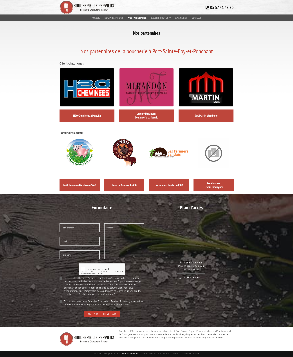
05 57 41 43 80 (221, 7)
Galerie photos (159, 18)
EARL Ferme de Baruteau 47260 (79, 185)
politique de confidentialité (101, 294)
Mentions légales (190, 354)
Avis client (181, 18)
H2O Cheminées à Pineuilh (87, 115)
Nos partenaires (137, 18)
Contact (196, 18)
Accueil (96, 18)
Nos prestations (114, 18)
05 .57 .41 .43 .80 (191, 278)
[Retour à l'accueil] (87, 7)
